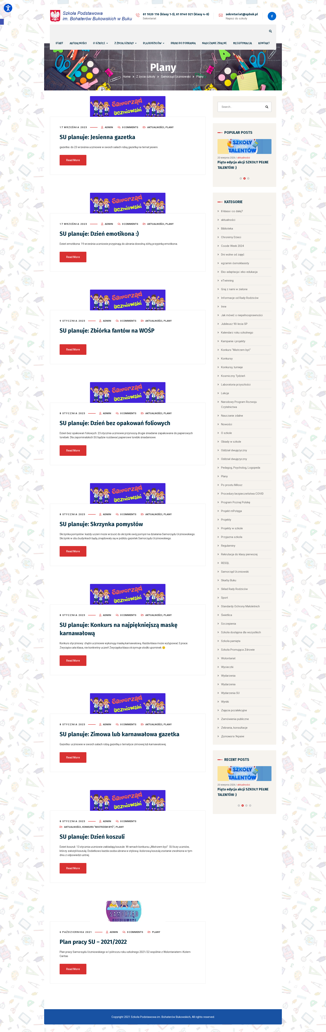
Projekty (226, 519)
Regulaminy (228, 545)
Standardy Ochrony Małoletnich (240, 606)
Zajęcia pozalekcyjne (234, 710)
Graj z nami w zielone (234, 289)
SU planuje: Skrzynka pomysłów (101, 524)
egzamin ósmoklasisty (235, 263)
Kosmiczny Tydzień (233, 376)
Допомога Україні (232, 736)
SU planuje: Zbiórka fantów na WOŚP (107, 330)
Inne (223, 306)
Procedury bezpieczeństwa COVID (242, 493)
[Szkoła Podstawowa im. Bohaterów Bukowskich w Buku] (92, 16)
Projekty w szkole (232, 528)
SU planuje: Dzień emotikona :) (99, 233)
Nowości (226, 424)
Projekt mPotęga (231, 511)
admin (109, 127)
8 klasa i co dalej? (232, 211)
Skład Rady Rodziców (234, 589)
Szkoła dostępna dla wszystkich (241, 632)
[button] (2, 22)
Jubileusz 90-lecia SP (234, 324)
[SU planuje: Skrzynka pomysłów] (128, 493)
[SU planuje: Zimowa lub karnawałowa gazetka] (128, 703)
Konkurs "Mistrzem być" (98, 826)
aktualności (155, 127)
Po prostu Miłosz (231, 485)
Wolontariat (228, 658)
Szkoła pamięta (230, 641)
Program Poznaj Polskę (235, 502)
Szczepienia (228, 623)
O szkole (226, 433)
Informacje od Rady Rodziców (239, 298)
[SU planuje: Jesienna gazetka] (128, 106)
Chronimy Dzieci (231, 237)
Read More (73, 160)
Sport (224, 597)
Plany (169, 127)
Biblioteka (227, 228)
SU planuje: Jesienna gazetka (97, 137)
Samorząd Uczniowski (176, 76)
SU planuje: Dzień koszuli (92, 836)
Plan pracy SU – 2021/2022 (93, 942)
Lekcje (225, 393)
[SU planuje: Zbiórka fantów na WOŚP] (128, 300)
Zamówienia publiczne (235, 719)
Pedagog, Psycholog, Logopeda (240, 467)
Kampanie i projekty (233, 341)
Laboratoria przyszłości (236, 384)
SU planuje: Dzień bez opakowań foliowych (115, 423)
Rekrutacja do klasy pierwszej (239, 554)
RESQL (225, 563)
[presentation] (219, 178)
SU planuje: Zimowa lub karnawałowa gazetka (119, 734)
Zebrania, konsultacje (234, 727)
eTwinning (227, 280)
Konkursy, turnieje (232, 367)
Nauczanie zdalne (232, 415)
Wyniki (225, 701)
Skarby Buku (228, 580)
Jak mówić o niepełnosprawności (242, 315)
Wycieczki (227, 667)
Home (127, 76)
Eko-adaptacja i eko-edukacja (239, 272)
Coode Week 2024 (232, 246)
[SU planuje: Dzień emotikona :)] (128, 203)
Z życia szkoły (145, 76)
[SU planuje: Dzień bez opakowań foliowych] (128, 392)
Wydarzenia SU (230, 693)
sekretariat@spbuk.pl (242, 14)
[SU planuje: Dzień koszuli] (128, 800)
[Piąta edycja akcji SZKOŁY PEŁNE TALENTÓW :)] (244, 146)
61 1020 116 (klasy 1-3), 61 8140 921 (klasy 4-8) (176, 14)
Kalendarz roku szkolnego (237, 332)
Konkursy (227, 358)
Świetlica (226, 615)
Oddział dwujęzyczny (234, 450)
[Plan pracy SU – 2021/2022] (128, 911)
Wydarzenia (228, 675)
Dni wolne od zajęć (232, 254)
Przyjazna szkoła (231, 537)
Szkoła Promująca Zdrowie (238, 649)
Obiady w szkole (231, 441)
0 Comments (130, 127)
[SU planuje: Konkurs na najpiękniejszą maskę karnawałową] (128, 594)
